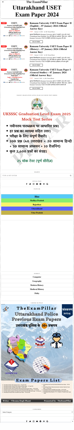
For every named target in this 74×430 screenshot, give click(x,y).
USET (31, 31)
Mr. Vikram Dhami (50, 32)
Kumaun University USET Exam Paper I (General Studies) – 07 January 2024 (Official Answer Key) (50, 72)
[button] (71, 175)
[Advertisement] (37, 234)
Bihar (37, 196)
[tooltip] (26, 184)
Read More (36, 42)
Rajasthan (37, 204)
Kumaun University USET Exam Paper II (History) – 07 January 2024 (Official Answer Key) (51, 49)
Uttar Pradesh (37, 212)
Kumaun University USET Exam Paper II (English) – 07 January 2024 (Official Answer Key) (51, 26)
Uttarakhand (37, 208)
